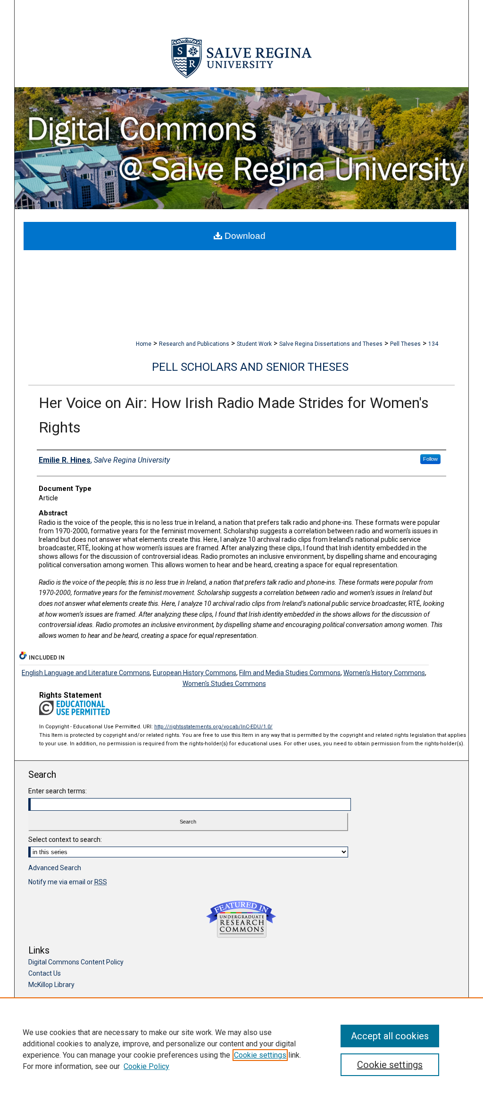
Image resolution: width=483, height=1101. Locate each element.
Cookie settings (260, 1055)
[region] (241, 1049)
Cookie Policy (146, 1066)
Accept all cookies (390, 1036)
